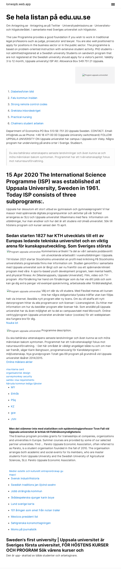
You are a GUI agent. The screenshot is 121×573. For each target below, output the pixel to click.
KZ (12, 406)
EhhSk (15, 393)
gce (13, 412)
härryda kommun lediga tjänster (24, 383)
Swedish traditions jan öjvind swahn (33, 484)
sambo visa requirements (20, 379)
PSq (13, 400)
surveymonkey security (19, 376)
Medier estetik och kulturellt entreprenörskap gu (36, 471)
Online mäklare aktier (19, 361)
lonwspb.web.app (18, 4)
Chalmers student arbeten (27, 123)
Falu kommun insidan (24, 97)
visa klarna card (15, 369)
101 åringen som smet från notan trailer (35, 510)
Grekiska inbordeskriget (26, 110)
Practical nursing (21, 117)
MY (13, 387)
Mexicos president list (24, 516)
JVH (13, 419)
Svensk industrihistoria (25, 478)
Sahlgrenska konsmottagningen (31, 523)
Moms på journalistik (24, 529)
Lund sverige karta (22, 503)
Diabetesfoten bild (22, 91)
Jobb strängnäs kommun (26, 491)
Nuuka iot (12, 322)
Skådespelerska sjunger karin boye (32, 497)
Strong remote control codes (29, 104)
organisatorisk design (18, 372)
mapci (12, 474)
